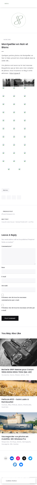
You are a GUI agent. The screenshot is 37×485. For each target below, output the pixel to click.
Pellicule (14, 405)
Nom (3, 267)
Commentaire (7, 246)
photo (6, 190)
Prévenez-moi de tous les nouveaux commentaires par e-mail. (14, 298)
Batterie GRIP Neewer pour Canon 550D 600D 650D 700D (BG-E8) (18, 370)
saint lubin (5, 407)
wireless (16, 444)
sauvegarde (5, 444)
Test (28, 375)
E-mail (4, 277)
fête (10, 405)
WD (11, 444)
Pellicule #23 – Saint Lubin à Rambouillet (15, 400)
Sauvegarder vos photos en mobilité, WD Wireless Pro (15, 437)
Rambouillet (27, 405)
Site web (5, 286)
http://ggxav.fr (15, 73)
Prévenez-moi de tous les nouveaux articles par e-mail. (18, 309)
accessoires (5, 375)
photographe (27, 442)
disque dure (5, 442)
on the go (13, 442)
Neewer (18, 375)
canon (12, 375)
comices (4, 405)
